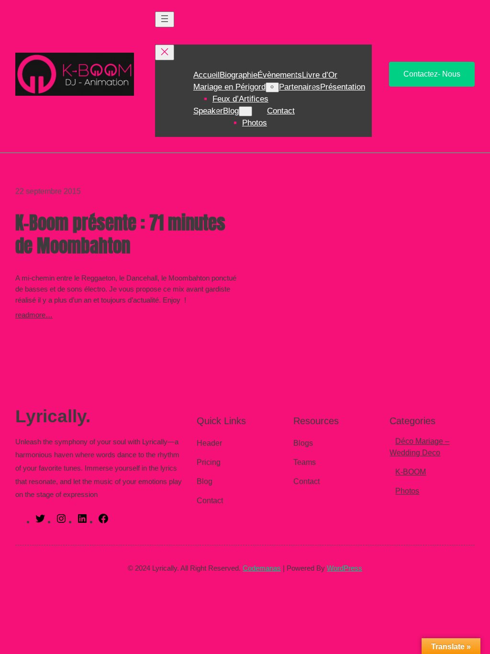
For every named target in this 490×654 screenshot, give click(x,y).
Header (209, 443)
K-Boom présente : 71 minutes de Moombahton (120, 235)
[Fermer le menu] (164, 52)
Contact (281, 110)
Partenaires (299, 86)
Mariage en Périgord (229, 86)
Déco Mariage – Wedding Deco (419, 447)
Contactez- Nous (431, 74)
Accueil (206, 74)
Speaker (208, 110)
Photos (254, 122)
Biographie (238, 74)
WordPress (344, 568)
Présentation (342, 86)
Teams (304, 462)
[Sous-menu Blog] (245, 111)
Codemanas (262, 568)
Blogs (303, 443)
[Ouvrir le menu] (164, 19)
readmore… (34, 315)
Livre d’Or (319, 74)
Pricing (209, 462)
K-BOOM (410, 472)
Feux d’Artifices (240, 98)
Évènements (279, 74)
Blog (231, 110)
